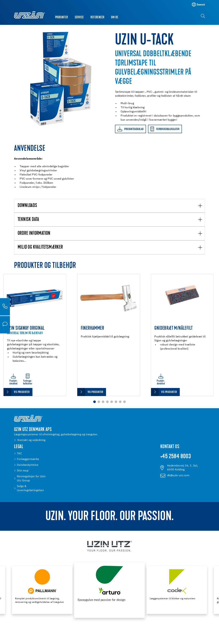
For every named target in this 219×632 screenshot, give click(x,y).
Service (79, 17)
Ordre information (34, 233)
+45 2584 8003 (175, 457)
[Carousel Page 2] (99, 401)
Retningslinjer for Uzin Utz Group (31, 478)
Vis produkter (22, 392)
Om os (114, 17)
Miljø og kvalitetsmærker (40, 247)
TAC (19, 453)
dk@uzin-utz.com (178, 475)
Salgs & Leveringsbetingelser (30, 488)
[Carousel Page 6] (116, 401)
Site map (22, 470)
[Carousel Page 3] (103, 401)
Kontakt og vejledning (31, 440)
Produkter (61, 17)
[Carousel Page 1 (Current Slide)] (94, 401)
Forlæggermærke (28, 459)
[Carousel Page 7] (120, 401)
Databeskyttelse (27, 465)
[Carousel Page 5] (111, 401)
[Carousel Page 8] (124, 401)
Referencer (97, 17)
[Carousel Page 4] (107, 401)
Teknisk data (28, 219)
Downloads (27, 205)
